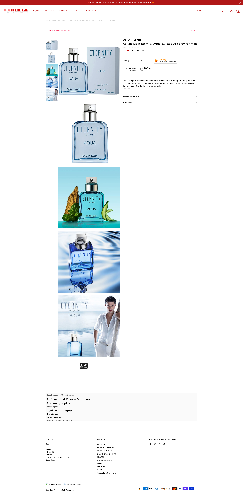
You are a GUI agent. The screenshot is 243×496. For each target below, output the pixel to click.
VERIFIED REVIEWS (105, 448)
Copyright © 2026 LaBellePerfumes (60, 490)
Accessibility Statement (106, 473)
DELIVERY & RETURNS (106, 454)
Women (63, 11)
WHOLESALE (102, 444)
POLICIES (101, 467)
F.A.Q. (99, 470)
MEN (77, 11)
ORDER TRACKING (105, 460)
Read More (126, 88)
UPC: (125, 48)
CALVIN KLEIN (132, 40)
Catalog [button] (49, 11)
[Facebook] (150, 444)
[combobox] (208, 10)
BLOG (99, 463)
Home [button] (36, 11)
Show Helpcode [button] (52, 460)
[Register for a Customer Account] (231, 10)
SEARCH (100, 457)
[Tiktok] (164, 444)
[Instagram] (159, 444)
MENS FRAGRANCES (60, 20)
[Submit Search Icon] (223, 11)
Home (48, 20)
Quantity (126, 61)
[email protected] (52, 447)
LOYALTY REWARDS (105, 451)
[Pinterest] (155, 444)
